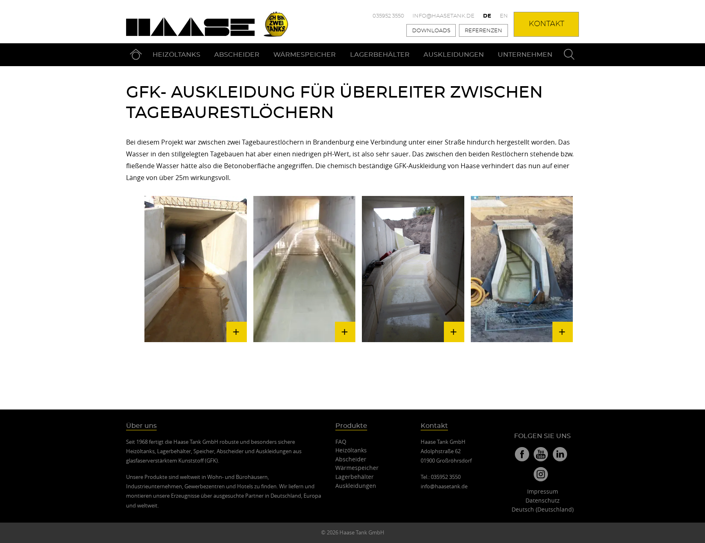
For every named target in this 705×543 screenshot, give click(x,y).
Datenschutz (542, 500)
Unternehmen (525, 54)
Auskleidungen (453, 54)
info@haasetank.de (443, 16)
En (504, 16)
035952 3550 (388, 16)
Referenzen (483, 30)
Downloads (431, 30)
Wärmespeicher (304, 54)
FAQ (340, 441)
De (487, 16)
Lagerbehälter (380, 54)
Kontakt (546, 24)
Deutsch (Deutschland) (543, 509)
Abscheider (236, 54)
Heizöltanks (176, 54)
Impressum (542, 491)
